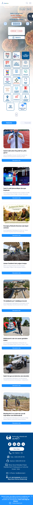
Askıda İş (18, 37)
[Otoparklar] (16, 98)
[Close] (31, 496)
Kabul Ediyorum (17, 503)
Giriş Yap (22, 9)
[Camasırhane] (16, 72)
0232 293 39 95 (19, 457)
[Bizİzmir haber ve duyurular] (16, 115)
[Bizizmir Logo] (6, 3)
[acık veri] (10, 106)
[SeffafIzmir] (25, 81)
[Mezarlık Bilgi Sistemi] (7, 89)
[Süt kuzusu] (16, 64)
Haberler (9, 123)
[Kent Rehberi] (7, 98)
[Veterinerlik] (16, 89)
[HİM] (25, 55)
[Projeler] (25, 72)
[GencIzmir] (7, 72)
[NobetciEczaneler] (25, 89)
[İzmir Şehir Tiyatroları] (7, 64)
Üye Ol (29, 9)
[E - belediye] (25, 98)
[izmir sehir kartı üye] (7, 81)
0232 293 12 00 (20, 461)
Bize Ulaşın (17, 449)
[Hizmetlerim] (25, 64)
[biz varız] (7, 55)
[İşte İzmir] (16, 55)
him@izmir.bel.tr (20, 473)
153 (22, 453)
